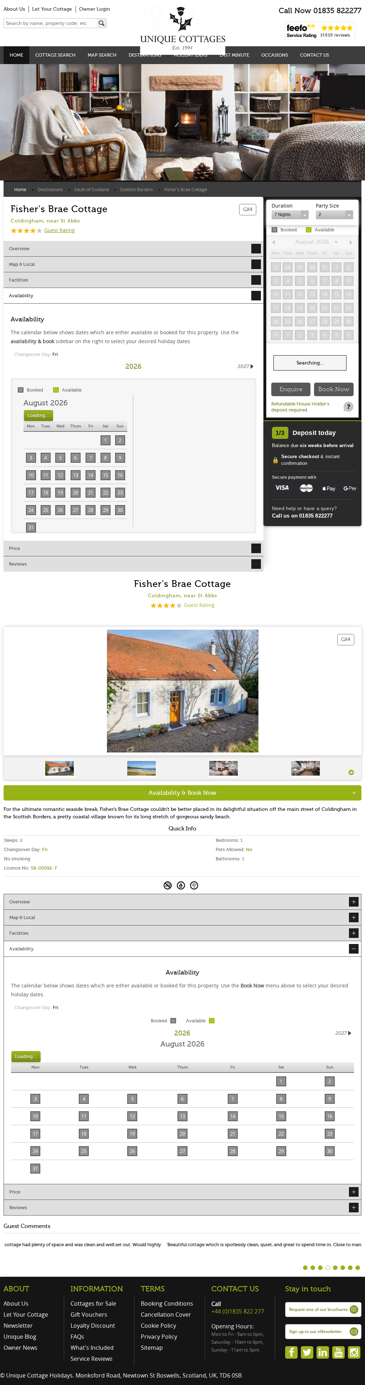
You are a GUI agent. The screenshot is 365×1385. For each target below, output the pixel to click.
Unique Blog (20, 1337)
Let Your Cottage (52, 9)
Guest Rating (59, 230)
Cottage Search (55, 55)
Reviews (18, 564)
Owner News (20, 1348)
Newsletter (18, 1325)
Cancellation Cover (166, 1314)
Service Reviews (92, 1359)
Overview (19, 248)
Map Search (102, 55)
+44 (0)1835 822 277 (237, 1311)
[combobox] (290, 214)
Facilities (18, 280)
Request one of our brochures (318, 1309)
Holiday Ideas (190, 55)
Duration (282, 205)
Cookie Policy (158, 1325)
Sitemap (152, 1348)
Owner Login (94, 9)
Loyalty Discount (93, 1325)
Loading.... (38, 415)
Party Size (327, 205)
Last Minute (234, 55)
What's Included (92, 1348)
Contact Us (314, 55)
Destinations (145, 55)
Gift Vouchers (89, 1314)
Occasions (274, 55)
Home (16, 55)
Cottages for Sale (93, 1303)
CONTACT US (235, 1289)
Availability (21, 295)
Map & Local (22, 264)
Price (14, 548)
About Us (14, 9)
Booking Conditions (167, 1303)
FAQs (77, 1337)
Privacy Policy (159, 1337)
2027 (243, 366)
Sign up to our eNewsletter (315, 1331)
